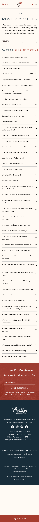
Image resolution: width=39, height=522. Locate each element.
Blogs (12, 450)
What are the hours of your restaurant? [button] (15, 63)
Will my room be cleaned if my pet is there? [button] (17, 250)
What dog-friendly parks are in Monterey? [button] (16, 225)
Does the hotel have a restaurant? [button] (14, 147)
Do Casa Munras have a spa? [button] (12, 122)
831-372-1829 (28, 440)
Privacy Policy (25, 392)
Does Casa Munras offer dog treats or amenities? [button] (15, 237)
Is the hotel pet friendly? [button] (10, 180)
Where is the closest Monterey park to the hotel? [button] (16, 338)
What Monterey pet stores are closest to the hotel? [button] (17, 274)
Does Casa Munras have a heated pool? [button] (15, 135)
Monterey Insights (19, 19)
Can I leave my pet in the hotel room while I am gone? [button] (17, 257)
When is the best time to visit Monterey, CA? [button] (17, 85)
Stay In (19, 370)
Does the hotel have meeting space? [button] (15, 152)
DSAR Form (27, 469)
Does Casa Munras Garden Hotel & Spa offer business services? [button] (17, 128)
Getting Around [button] (31, 50)
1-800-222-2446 (26, 434)
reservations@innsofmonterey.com (19, 422)
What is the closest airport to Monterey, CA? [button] (17, 74)
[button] (19, 519)
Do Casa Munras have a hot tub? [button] (13, 116)
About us (5, 41)
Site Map (24, 466)
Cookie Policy (33, 466)
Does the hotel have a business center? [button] (15, 141)
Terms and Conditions (15, 469)
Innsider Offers (19, 458)
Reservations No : (19, 434)
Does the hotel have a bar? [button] (11, 68)
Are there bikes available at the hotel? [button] (15, 99)
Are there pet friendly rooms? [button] (12, 105)
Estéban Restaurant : (19, 437)
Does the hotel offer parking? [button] (12, 169)
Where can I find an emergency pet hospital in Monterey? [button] (18, 265)
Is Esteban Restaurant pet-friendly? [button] (14, 231)
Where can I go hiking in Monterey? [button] (14, 356)
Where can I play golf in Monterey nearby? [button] (17, 345)
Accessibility (16, 466)
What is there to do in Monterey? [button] (13, 300)
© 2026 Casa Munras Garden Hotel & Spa (19, 478)
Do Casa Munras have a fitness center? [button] (15, 110)
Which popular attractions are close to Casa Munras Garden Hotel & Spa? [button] (17, 307)
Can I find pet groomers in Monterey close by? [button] (18, 289)
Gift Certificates (31, 450)
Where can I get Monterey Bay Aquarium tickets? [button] (16, 201)
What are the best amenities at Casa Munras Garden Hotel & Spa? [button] (17, 187)
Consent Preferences (19, 471)
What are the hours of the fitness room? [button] (16, 194)
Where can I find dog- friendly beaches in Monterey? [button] (16, 218)
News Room (19, 450)
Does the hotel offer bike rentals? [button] (13, 158)
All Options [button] (7, 50)
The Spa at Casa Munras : (19, 440)
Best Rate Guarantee (14, 454)
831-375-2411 (24, 431)
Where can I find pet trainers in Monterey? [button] (16, 295)
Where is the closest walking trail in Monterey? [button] (14, 329)
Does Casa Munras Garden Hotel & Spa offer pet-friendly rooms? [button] (17, 209)
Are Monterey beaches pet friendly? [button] (14, 351)
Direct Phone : (19, 431)
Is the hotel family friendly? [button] (11, 175)
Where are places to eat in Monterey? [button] (15, 57)
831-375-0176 (27, 437)
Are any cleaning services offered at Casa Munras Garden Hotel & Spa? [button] (16, 92)
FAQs (20, 13)
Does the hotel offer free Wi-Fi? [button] (13, 164)
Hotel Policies (27, 454)
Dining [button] (18, 50)
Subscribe (21, 388)
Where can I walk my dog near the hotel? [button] (16, 245)
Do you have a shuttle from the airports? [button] (16, 79)
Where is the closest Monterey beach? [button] (15, 314)
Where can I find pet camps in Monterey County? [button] (16, 282)
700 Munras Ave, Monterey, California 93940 (19, 419)
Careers (5, 450)
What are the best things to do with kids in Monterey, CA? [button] (17, 321)
